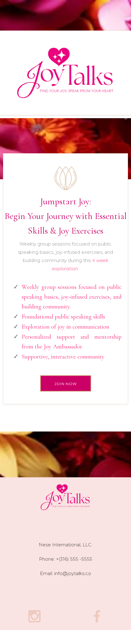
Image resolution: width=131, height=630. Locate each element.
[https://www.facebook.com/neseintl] (97, 616)
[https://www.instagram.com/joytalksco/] (34, 616)
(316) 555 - (70, 559)
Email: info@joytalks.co (65, 573)
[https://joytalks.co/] (65, 73)
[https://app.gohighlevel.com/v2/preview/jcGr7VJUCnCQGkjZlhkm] (65, 497)
